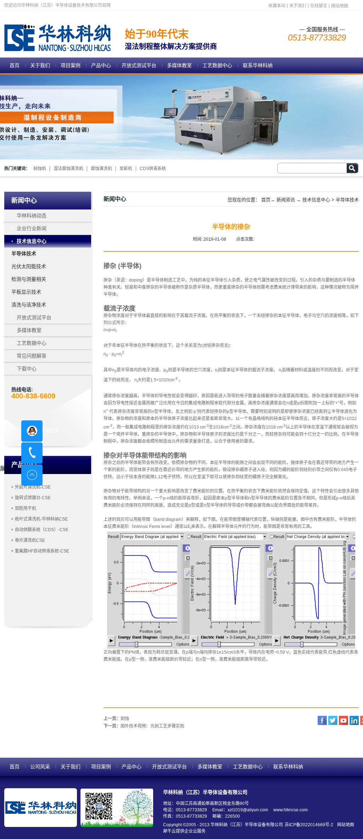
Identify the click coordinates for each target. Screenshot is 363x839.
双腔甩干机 (25, 508)
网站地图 (344, 824)
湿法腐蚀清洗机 (68, 168)
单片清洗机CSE (30, 540)
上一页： (116, 718)
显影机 (125, 168)
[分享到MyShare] (343, 720)
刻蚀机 (39, 168)
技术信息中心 (316, 199)
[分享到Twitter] (332, 720)
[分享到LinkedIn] (354, 720)
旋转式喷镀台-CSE (33, 497)
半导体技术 (347, 199)
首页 (14, 65)
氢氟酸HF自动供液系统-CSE (42, 551)
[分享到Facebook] (322, 720)
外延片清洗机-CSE (33, 487)
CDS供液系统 (153, 168)
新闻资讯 (286, 199)
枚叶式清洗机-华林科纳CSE (41, 519)
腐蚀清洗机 (101, 168)
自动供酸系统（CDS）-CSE (41, 529)
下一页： (144, 726)
